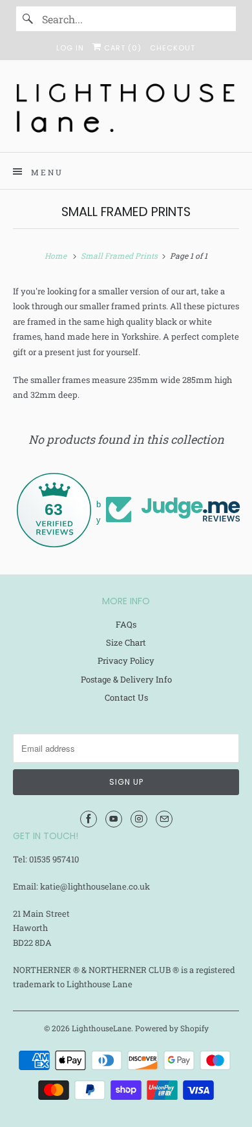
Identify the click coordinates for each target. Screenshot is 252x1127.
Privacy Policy (126, 660)
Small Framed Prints (126, 212)
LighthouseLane (101, 1028)
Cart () (121, 48)
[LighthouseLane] (126, 111)
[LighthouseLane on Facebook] (88, 819)
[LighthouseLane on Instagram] (139, 819)
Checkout (172, 48)
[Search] (28, 19)
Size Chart (126, 642)
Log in (70, 48)
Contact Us (126, 697)
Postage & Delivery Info (126, 679)
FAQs (126, 624)
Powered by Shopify (172, 1028)
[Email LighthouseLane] (164, 819)
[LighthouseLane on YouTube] (113, 819)
